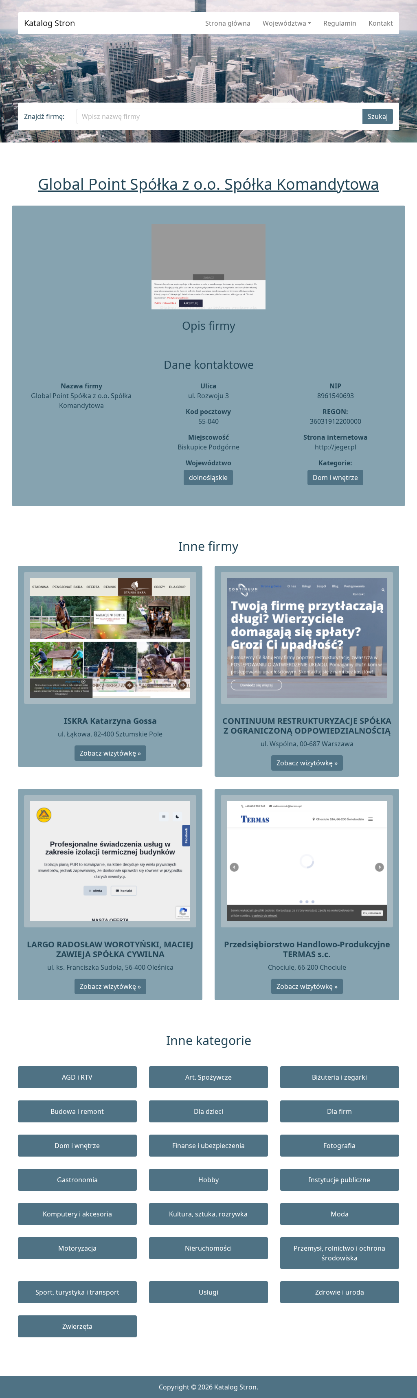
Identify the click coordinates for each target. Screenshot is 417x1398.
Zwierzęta (77, 1326)
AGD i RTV (77, 1077)
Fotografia (339, 1145)
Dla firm (339, 1111)
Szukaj (378, 116)
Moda (340, 1214)
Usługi (208, 1292)
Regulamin (339, 23)
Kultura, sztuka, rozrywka (208, 1214)
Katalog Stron (49, 23)
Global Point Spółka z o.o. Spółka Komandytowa (208, 183)
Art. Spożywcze (208, 1077)
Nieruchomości (208, 1248)
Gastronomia (77, 1179)
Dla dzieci (208, 1111)
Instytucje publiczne (339, 1179)
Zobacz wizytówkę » (110, 753)
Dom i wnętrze (335, 477)
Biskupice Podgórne (208, 447)
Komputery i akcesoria (77, 1214)
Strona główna (227, 23)
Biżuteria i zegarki (339, 1077)
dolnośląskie (208, 477)
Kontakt (381, 23)
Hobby (208, 1179)
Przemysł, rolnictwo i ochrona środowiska (339, 1253)
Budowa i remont (77, 1111)
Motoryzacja (77, 1248)
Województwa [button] (284, 23)
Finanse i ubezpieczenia (208, 1145)
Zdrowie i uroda (339, 1292)
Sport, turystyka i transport (77, 1292)
